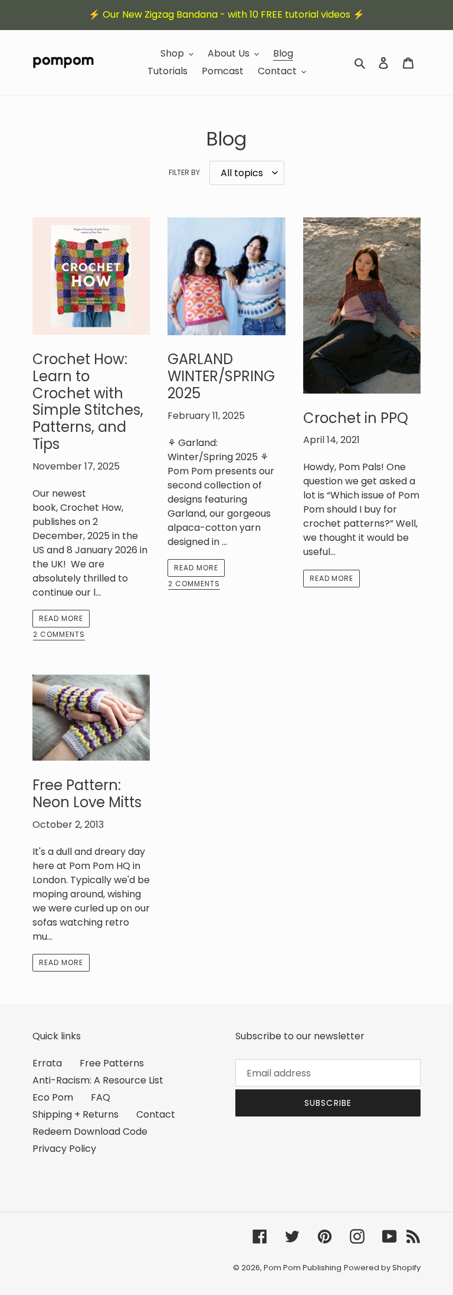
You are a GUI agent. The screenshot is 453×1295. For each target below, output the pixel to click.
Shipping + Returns (75, 1114)
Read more (61, 618)
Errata (47, 1063)
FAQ (100, 1097)
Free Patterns (112, 1063)
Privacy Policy (64, 1148)
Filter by (184, 172)
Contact (155, 1114)
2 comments (59, 634)
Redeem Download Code (89, 1131)
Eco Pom (52, 1097)
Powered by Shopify (382, 1267)
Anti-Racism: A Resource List (97, 1080)
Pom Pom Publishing (303, 1267)
